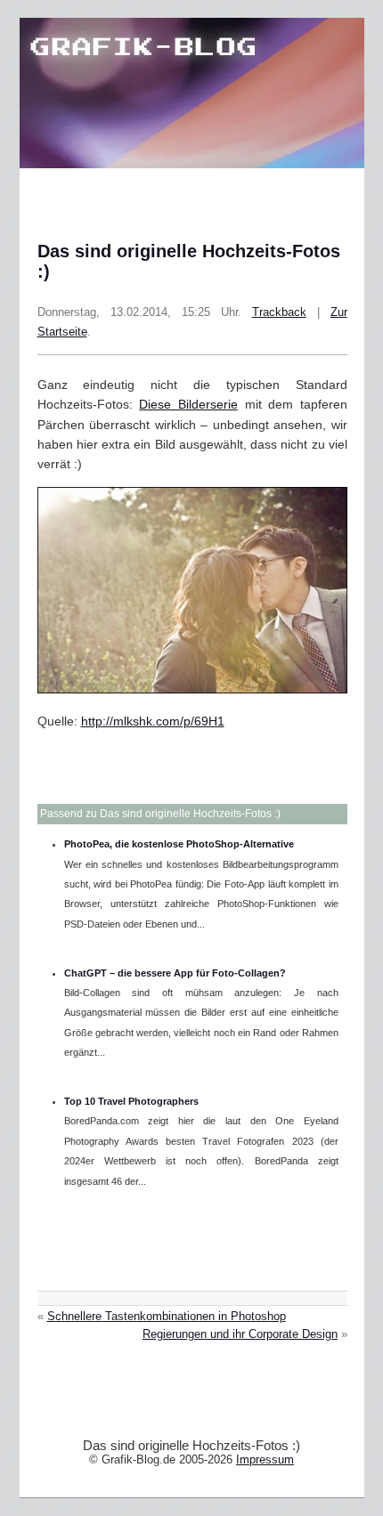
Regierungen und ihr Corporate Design (240, 1334)
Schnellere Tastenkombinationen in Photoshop (166, 1316)
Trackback (279, 312)
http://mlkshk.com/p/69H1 (152, 721)
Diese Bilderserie (188, 404)
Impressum (265, 1459)
